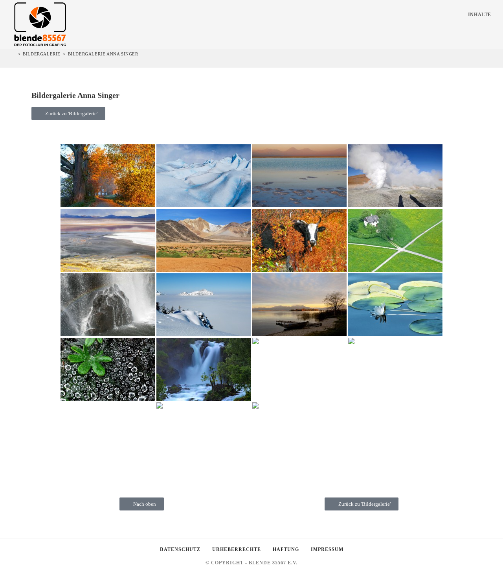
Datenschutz (180, 549)
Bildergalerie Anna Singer (103, 54)
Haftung (286, 549)
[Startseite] (14, 54)
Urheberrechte (236, 549)
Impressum (327, 549)
